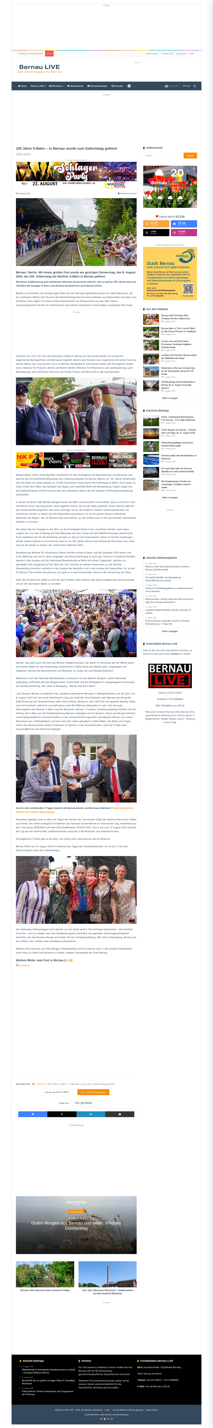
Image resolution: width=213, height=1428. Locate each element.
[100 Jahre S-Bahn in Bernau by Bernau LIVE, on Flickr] (74, 1007)
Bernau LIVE (37, 86)
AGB (191, 53)
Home (23, 86)
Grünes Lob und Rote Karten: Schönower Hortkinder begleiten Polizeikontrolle (176, 344)
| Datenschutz (151, 1410)
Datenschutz (152, 53)
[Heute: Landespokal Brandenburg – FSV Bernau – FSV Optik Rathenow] (151, 420)
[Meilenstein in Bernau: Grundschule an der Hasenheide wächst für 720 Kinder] (151, 371)
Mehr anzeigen (170, 398)
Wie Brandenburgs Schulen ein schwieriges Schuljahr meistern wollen (176, 484)
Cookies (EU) (167, 53)
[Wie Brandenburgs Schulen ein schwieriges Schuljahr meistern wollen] (151, 485)
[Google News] (83, 1103)
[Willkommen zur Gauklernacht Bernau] (106, 119)
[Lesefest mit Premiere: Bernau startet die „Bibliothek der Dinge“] (151, 359)
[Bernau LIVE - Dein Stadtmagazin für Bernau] (39, 69)
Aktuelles (56, 86)
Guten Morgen (76, 1212)
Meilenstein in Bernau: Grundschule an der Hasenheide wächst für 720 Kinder (178, 371)
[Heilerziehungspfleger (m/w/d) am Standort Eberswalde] (151, 446)
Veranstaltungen (98, 86)
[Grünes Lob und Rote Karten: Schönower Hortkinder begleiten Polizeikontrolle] (151, 345)
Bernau (41, 1084)
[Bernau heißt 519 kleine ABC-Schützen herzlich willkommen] (151, 319)
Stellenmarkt (76, 86)
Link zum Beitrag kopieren (93, 1092)
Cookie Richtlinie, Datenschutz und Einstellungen (106, 1414)
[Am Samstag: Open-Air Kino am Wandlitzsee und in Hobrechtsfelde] (151, 472)
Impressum (181, 53)
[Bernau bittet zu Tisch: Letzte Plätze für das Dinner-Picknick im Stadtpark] (151, 332)
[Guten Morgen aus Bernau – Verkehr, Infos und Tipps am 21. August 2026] (151, 433)
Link (68, 960)
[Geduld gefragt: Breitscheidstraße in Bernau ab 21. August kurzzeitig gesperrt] (151, 385)
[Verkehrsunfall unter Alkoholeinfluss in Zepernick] (151, 459)
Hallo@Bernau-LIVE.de (172, 705)
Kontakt (118, 86)
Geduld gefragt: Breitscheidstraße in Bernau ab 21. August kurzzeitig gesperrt (178, 385)
